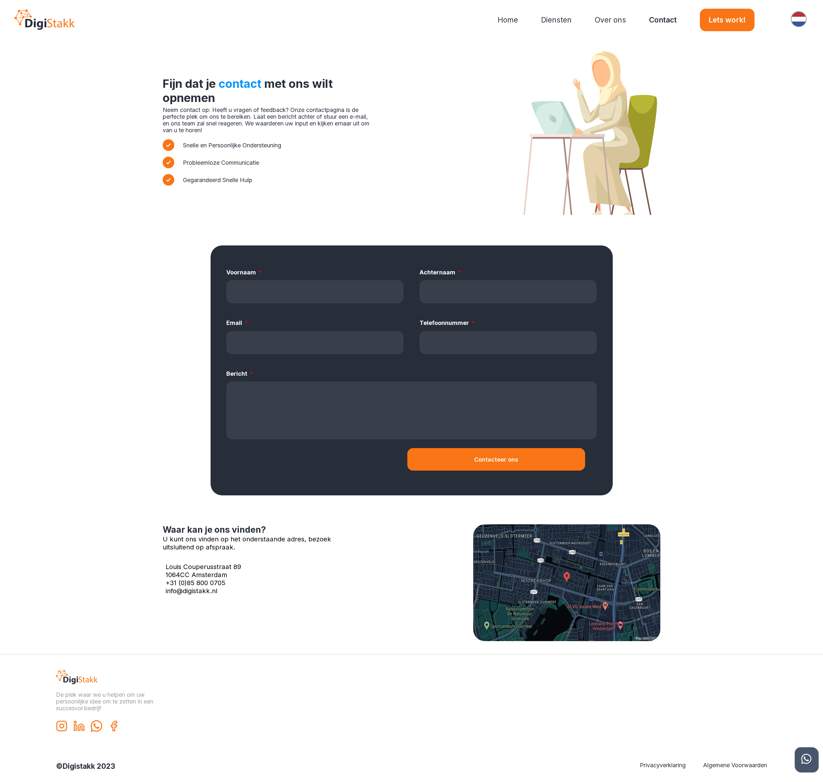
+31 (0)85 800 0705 (195, 583)
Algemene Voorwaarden (735, 765)
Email (237, 322)
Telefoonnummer (447, 322)
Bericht (239, 373)
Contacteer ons (496, 459)
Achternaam (440, 272)
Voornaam (244, 272)
